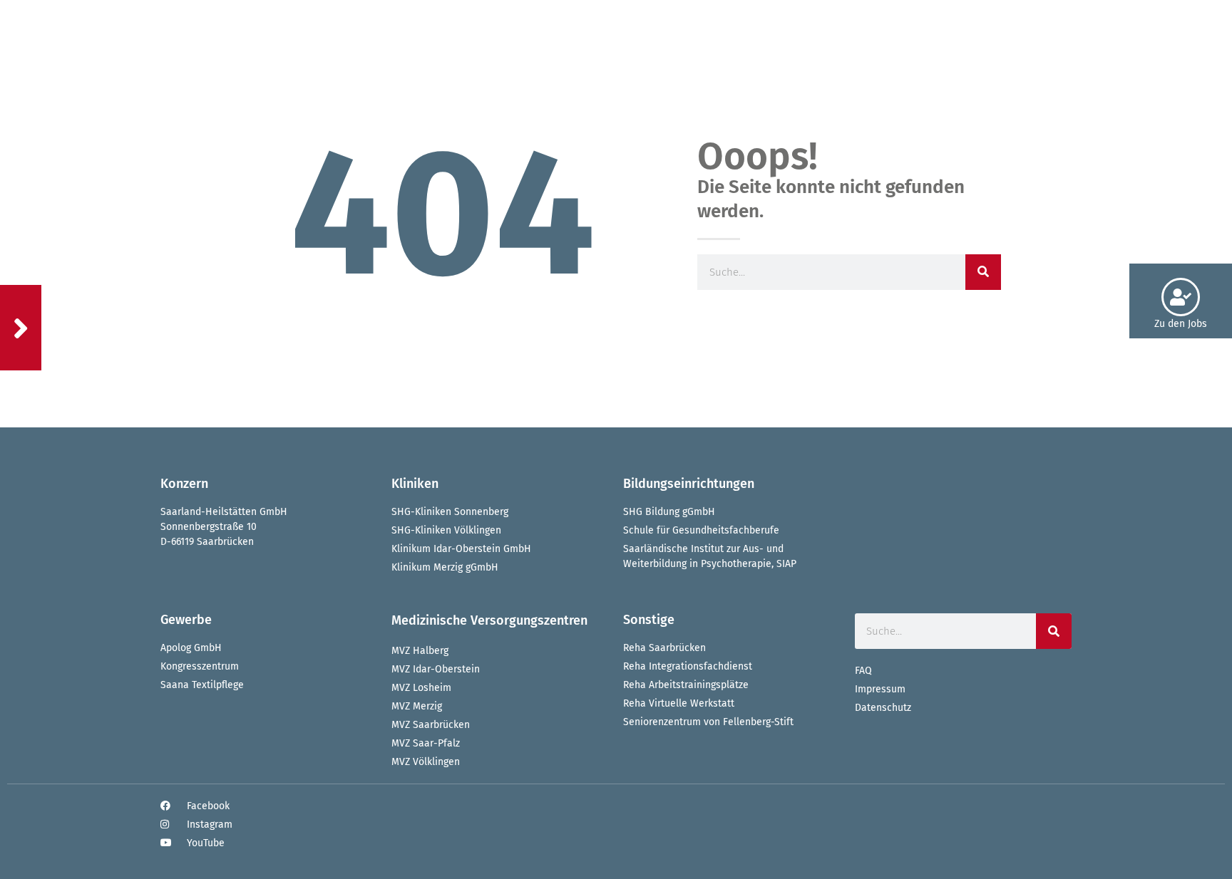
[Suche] (983, 272)
